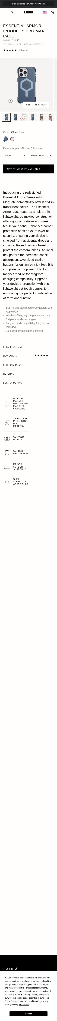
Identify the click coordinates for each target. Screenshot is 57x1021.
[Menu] (4, 12)
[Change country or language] (45, 12)
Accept (28, 1014)
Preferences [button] (24, 1005)
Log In (9, 968)
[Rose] (12, 139)
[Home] (28, 12)
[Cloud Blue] (6, 139)
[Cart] (52, 12)
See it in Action (36, 105)
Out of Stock (44, 9)
